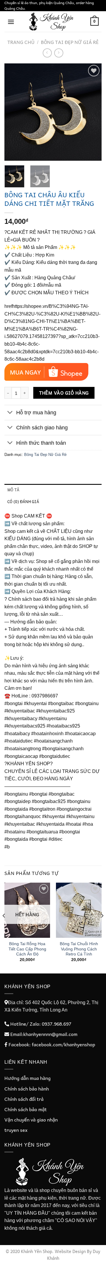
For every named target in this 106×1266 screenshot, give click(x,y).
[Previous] (14, 112)
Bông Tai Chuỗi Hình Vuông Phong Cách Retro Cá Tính (79, 949)
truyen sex (15, 1130)
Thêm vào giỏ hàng (64, 392)
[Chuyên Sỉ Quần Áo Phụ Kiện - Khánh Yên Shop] (52, 21)
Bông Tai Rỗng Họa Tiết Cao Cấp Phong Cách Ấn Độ (27, 949)
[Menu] (10, 21)
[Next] (92, 112)
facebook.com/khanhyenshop (63, 1044)
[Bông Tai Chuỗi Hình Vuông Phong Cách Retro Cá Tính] (79, 910)
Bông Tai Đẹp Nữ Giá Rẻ (70, 42)
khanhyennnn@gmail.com (50, 1034)
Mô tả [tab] (13, 490)
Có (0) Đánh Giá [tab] (23, 501)
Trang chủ (20, 42)
